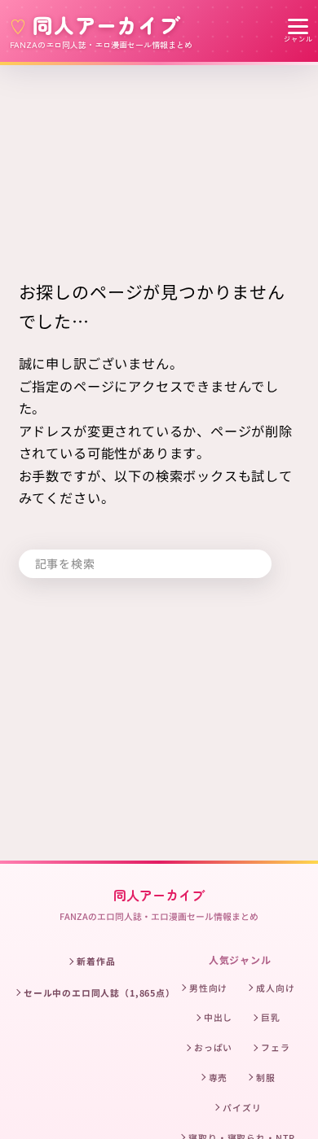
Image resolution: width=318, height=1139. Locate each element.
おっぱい (213, 1047)
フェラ (275, 1047)
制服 (266, 1077)
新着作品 (96, 960)
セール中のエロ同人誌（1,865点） (99, 992)
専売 (218, 1077)
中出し (218, 1016)
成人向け (275, 987)
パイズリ (242, 1107)
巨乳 (270, 1016)
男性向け (208, 987)
